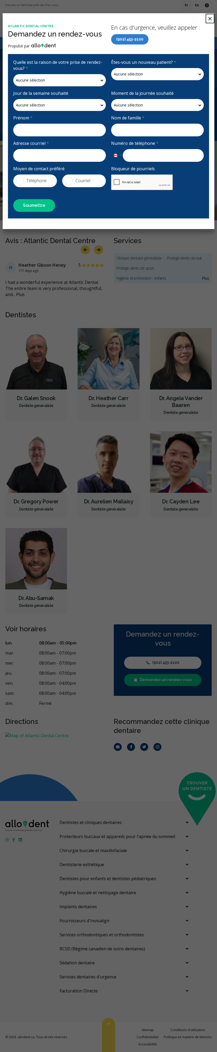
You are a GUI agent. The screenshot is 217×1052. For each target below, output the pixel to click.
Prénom (23, 118)
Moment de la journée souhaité (142, 93)
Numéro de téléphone (135, 143)
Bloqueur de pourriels (133, 169)
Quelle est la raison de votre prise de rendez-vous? (57, 65)
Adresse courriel (31, 143)
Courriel (82, 180)
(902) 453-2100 (129, 39)
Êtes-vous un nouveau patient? (143, 62)
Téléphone (36, 180)
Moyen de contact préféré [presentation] (39, 169)
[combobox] (117, 155)
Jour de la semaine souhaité (40, 93)
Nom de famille (127, 118)
